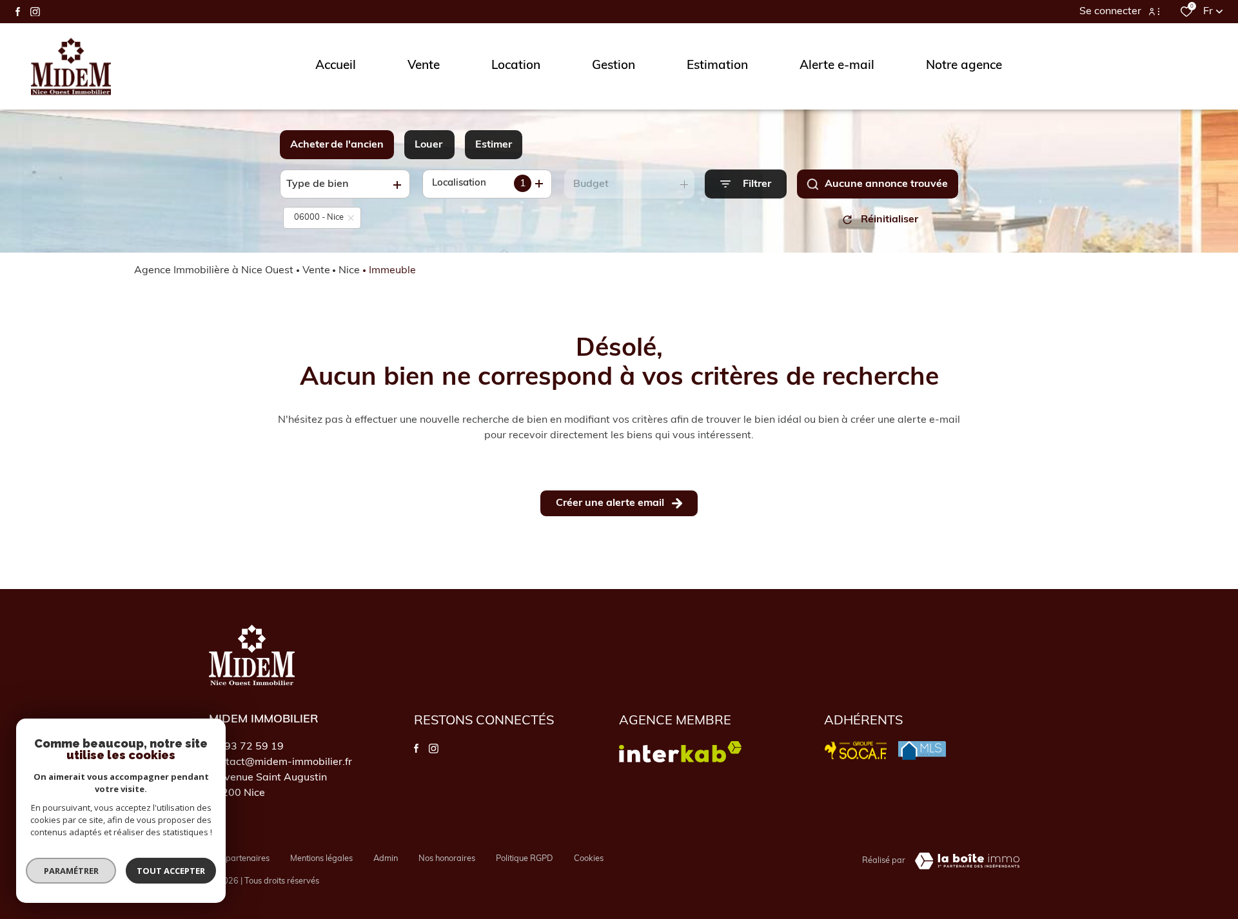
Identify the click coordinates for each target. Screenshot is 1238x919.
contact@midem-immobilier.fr (280, 762)
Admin (385, 859)
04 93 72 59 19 (246, 747)
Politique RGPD (524, 859)
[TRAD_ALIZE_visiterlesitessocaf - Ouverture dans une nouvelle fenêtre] (856, 750)
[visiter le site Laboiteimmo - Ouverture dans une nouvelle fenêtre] (967, 861)
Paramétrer (71, 870)
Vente (316, 271)
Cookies (589, 859)
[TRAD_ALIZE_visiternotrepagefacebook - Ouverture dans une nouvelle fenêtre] (17, 11)
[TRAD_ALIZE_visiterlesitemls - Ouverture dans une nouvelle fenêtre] (922, 750)
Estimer (493, 145)
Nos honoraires (446, 859)
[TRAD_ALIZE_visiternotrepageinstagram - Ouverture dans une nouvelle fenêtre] (35, 12)
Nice (349, 271)
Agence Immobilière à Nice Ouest (213, 271)
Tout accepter (171, 870)
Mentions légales (321, 859)
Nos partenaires (239, 859)
